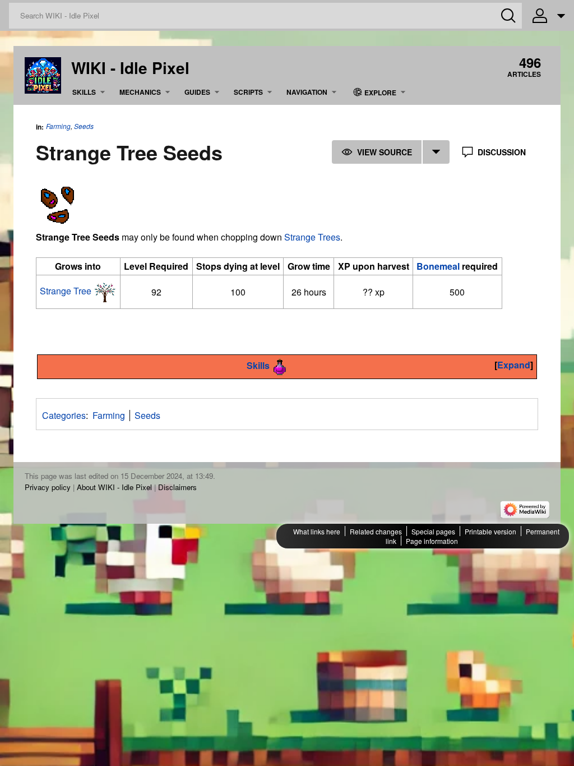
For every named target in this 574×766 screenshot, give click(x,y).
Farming (58, 126)
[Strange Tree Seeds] (57, 203)
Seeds (84, 126)
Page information (432, 541)
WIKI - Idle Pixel (130, 67)
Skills (258, 365)
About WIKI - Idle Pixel (114, 487)
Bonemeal (438, 266)
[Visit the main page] (43, 74)
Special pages (433, 531)
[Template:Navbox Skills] (280, 365)
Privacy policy (48, 487)
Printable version (490, 531)
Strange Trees (312, 236)
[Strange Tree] (105, 290)
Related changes (376, 531)
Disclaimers (177, 487)
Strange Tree (65, 290)
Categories (64, 415)
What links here (316, 531)
